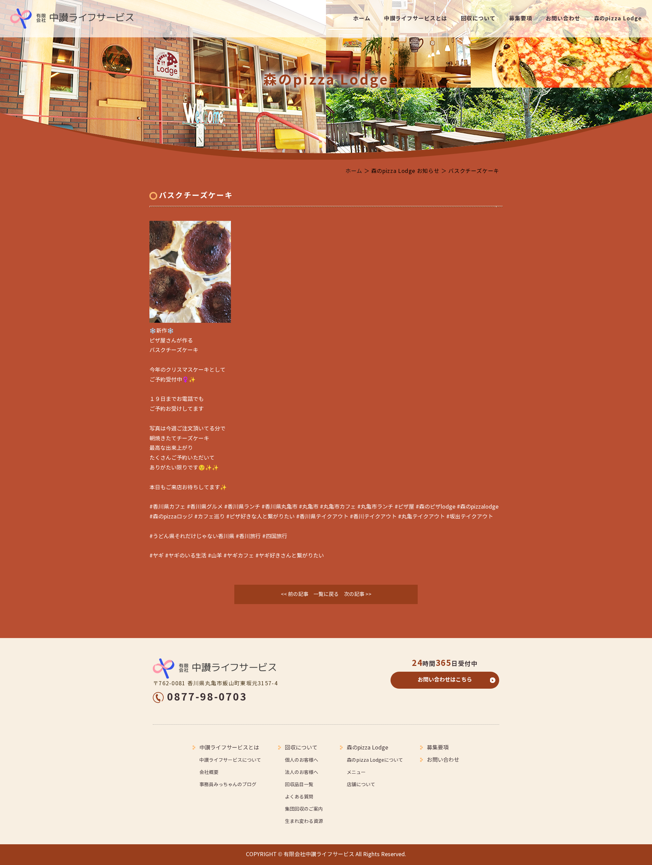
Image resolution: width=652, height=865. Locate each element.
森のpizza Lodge (618, 18)
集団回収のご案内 (304, 809)
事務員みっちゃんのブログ (227, 785)
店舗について (361, 785)
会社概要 (208, 772)
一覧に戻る (326, 594)
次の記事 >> (358, 594)
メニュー (356, 772)
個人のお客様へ (301, 760)
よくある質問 (299, 797)
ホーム (361, 18)
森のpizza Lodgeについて (375, 760)
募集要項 (520, 18)
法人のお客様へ (301, 772)
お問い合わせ (563, 18)
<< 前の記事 (294, 594)
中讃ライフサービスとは (416, 18)
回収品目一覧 (299, 785)
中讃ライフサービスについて (230, 760)
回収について (478, 18)
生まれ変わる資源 (304, 821)
